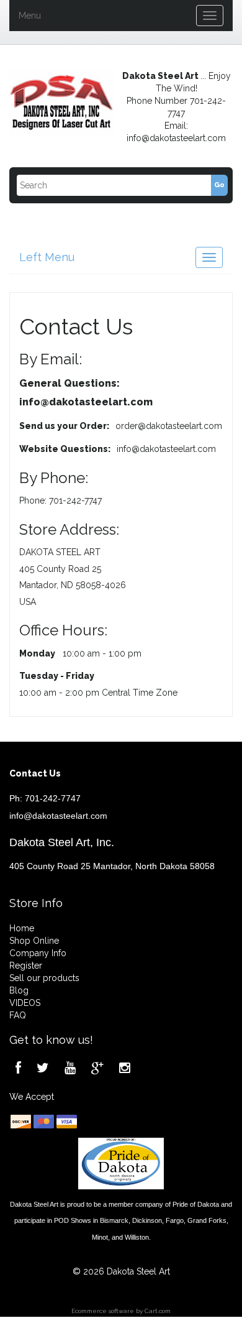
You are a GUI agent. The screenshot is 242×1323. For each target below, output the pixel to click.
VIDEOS (24, 1003)
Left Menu (46, 257)
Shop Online (34, 941)
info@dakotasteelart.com (58, 816)
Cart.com (158, 1310)
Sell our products (44, 978)
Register (25, 965)
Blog (19, 990)
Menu (30, 16)
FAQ (17, 1015)
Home (21, 928)
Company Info (37, 953)
